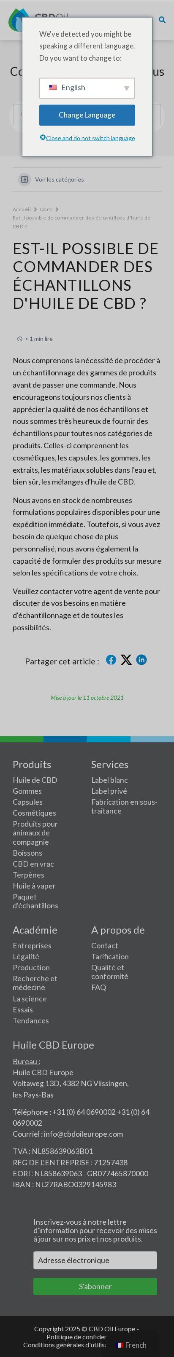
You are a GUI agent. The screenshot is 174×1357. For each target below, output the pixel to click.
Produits (32, 764)
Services (109, 764)
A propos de (118, 929)
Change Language (87, 114)
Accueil (22, 209)
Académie (35, 929)
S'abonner (95, 1286)
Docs (46, 209)
